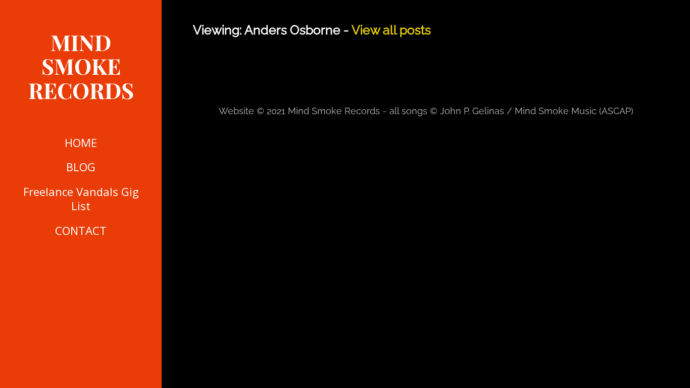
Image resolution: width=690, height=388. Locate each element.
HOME (81, 142)
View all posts (391, 29)
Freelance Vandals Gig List (81, 199)
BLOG (80, 166)
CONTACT (81, 230)
